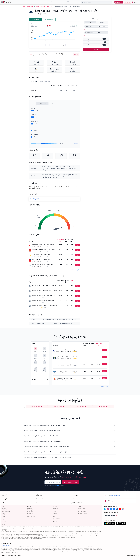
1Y (53, 45)
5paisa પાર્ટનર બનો (81, 510)
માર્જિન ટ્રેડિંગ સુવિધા (31, 516)
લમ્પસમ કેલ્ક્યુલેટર (80, 406)
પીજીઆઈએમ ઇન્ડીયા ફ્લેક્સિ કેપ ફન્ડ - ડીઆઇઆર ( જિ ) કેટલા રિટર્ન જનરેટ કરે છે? (44, 425)
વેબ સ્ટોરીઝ (4, 521)
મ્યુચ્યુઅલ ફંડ (30, 6)
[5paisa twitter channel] (111, 509)
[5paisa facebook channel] (114, 509)
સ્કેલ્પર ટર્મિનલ (55, 508)
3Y (56, 45)
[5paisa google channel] (123, 509)
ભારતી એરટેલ (34, 121)
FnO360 (54, 511)
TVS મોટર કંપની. (35, 134)
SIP (90, 22)
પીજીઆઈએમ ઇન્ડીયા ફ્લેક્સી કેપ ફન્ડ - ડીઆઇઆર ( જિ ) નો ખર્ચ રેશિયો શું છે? (43, 436)
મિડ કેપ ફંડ (38, 307)
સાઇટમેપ (3, 514)
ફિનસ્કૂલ (3, 516)
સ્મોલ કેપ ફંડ (38, 292)
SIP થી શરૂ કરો (35, 19)
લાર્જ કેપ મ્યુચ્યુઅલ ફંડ (66, 351)
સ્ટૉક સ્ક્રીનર (29, 514)
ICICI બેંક (33, 108)
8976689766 (120, 501)
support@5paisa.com (115, 495)
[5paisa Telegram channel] (105, 509)
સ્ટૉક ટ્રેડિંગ (29, 508)
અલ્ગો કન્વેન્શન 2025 (6, 511)
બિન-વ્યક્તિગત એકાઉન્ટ (82, 513)
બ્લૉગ (3, 519)
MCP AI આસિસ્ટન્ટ (56, 518)
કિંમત (58, 2)
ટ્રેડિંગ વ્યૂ (54, 519)
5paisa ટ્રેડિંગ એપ (56, 514)
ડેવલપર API (55, 521)
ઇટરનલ (33, 128)
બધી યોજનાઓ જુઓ (74, 270)
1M (44, 45)
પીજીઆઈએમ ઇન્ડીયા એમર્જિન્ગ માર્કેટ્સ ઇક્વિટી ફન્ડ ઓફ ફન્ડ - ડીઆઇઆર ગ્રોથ (44, 285)
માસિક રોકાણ (88, 26)
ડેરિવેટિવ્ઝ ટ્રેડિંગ (30, 510)
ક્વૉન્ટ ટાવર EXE (55, 523)
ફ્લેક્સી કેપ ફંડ (44, 14)
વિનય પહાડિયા (34, 199)
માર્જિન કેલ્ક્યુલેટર (58, 406)
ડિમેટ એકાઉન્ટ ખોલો (70, 482)
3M (47, 45)
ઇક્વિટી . (36, 14)
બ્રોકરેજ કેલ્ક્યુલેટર (35, 406)
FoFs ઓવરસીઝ (38, 287)
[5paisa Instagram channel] (108, 509)
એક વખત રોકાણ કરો (49, 19)
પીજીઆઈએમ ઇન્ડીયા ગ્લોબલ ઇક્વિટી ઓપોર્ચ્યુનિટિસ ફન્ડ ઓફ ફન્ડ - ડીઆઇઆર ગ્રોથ (44, 295)
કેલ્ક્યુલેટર (5, 499)
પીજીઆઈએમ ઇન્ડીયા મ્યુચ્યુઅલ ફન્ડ (44, 6)
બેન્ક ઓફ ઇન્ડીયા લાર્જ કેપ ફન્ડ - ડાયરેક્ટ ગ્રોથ (66, 371)
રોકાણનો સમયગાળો (89, 32)
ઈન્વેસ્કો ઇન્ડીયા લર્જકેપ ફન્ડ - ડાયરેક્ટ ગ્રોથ (66, 350)
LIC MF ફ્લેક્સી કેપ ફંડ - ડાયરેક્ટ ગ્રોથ (41, 254)
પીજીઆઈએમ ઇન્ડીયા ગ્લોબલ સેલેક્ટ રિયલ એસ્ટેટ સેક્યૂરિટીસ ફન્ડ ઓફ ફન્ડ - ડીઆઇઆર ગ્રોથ (43, 300)
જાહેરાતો (3, 524)
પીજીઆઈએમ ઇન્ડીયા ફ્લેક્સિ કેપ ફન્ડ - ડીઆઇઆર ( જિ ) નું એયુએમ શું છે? (42, 441)
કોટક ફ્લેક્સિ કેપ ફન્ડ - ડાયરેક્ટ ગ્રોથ (41, 259)
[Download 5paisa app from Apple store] (121, 524)
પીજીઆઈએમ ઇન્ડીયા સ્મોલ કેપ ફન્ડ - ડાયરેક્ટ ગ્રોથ (44, 290)
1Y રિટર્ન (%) (67, 240)
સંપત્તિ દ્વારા (66, 104)
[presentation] (24, 406)
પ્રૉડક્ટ (29, 506)
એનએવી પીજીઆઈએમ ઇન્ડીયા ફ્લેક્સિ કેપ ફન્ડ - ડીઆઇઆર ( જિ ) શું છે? (42, 430)
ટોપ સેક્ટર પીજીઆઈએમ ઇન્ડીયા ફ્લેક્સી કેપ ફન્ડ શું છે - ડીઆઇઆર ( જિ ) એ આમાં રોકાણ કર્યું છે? (47, 457)
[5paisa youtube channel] (120, 509)
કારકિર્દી (3, 513)
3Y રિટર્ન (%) (72, 240)
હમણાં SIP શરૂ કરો (118, 2)
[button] (134, 2)
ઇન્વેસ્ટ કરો (77, 245)
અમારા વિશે (4, 508)
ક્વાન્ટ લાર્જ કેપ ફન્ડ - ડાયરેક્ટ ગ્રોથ (64, 364)
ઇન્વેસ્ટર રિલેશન (5, 510)
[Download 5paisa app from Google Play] (109, 524)
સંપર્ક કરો (3, 540)
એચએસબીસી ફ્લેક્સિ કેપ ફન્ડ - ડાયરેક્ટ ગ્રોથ (43, 244)
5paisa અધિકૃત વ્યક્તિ (82, 511)
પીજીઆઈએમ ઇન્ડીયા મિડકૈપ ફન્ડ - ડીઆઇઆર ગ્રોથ (44, 305)
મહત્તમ (63, 45)
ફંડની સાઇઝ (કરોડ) (60, 240)
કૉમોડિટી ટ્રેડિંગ (30, 511)
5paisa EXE (55, 516)
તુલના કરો (76, 54)
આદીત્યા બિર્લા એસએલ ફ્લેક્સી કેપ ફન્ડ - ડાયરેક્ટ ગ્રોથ (43, 249)
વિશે (3, 506)
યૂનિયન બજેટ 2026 (6, 523)
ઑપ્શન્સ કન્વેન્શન (5, 518)
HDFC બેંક (33, 115)
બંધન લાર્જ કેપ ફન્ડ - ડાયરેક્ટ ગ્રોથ (64, 378)
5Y (59, 45)
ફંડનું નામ (31, 241)
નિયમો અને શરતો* (55, 485)
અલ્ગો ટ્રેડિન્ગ (55, 513)
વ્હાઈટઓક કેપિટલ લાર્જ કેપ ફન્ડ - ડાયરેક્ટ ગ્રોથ (67, 357)
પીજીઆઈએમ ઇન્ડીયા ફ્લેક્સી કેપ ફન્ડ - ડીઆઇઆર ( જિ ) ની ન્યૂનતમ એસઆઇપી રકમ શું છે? (46, 446)
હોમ (24, 6)
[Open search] (82, 2)
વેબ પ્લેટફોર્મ (55, 510)
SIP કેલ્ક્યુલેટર (102, 406)
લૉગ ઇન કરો (127, 2)
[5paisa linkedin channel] (117, 509)
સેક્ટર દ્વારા (54, 104)
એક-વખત (102, 22)
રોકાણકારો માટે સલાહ (6, 545)
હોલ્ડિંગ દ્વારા (43, 104)
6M (50, 45)
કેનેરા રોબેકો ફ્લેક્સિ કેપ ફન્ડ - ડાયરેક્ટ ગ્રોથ (42, 264)
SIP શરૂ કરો (96, 49)
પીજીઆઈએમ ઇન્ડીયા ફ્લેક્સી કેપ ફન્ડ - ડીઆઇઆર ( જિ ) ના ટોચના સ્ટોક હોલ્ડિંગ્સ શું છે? (45, 452)
